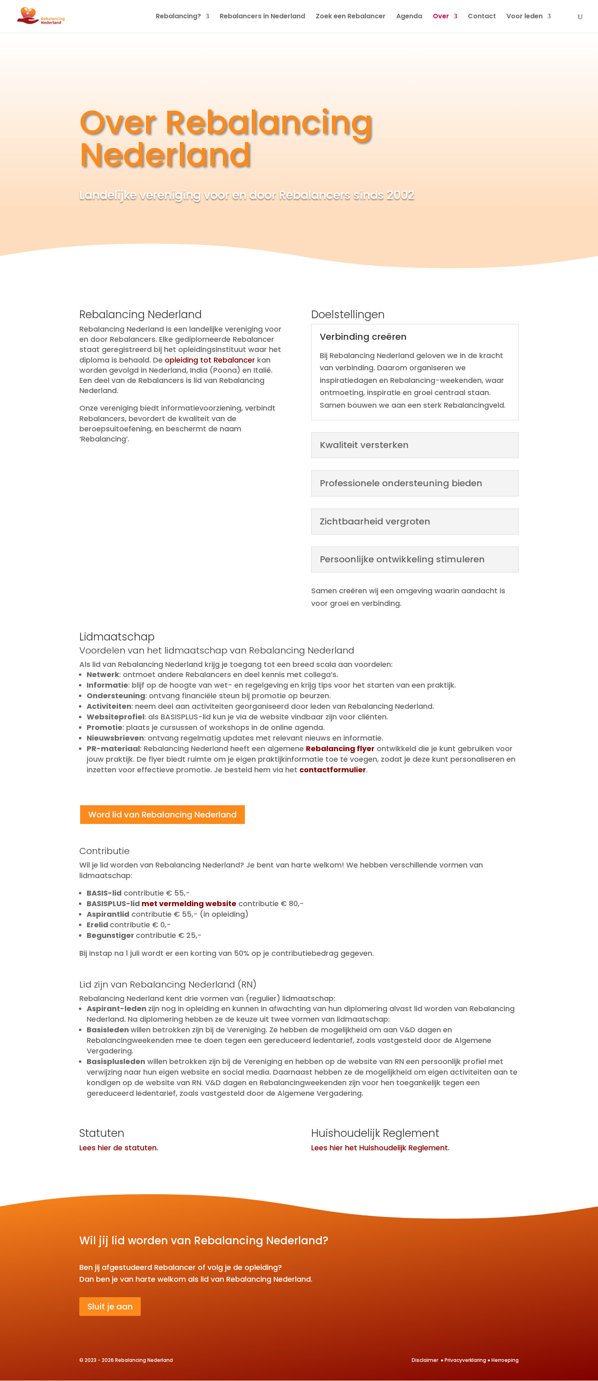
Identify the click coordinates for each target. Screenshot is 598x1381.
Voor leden (524, 17)
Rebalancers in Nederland (262, 17)
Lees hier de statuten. (118, 1148)
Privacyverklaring (465, 1360)
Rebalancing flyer (340, 748)
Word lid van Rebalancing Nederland (162, 814)
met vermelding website (189, 903)
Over (441, 17)
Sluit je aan (110, 1306)
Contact (482, 17)
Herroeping (505, 1360)
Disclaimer (425, 1360)
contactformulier (332, 770)
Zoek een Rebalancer (351, 17)
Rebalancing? (178, 17)
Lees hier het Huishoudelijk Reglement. (380, 1148)
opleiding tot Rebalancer (210, 360)
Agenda (409, 17)
